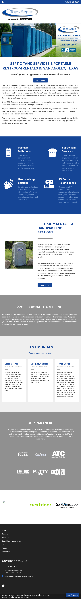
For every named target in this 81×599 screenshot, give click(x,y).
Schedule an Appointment (11, 541)
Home (4, 530)
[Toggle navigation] (76, 14)
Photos (4, 548)
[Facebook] (3, 2)
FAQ (3, 545)
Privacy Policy (7, 597)
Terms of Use (45, 595)
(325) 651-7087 (73, 2)
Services (5, 534)
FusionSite (25, 597)
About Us (5, 537)
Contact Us (6, 552)
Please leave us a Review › (40, 353)
